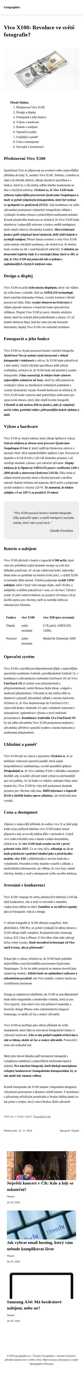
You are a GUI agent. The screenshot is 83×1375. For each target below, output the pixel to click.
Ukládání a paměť (27, 137)
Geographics (12, 7)
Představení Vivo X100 (30, 107)
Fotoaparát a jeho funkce (31, 117)
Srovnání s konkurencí (30, 146)
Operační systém (26, 132)
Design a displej (26, 112)
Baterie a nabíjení (26, 127)
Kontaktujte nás (42, 1116)
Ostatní (75, 1130)
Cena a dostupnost (27, 141)
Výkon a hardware (27, 122)
